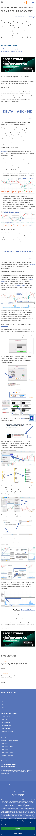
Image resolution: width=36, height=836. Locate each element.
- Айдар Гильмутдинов (7, 731)
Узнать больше (5, 824)
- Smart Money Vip (5, 743)
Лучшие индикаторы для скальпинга (14, 664)
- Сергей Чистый (5, 716)
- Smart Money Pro (5, 749)
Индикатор (4, 151)
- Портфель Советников (7, 755)
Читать (3, 668)
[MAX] (31, 418)
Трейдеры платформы (9, 713)
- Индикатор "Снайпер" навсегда (9, 740)
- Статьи (3, 696)
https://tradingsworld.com (21, 809)
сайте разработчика (6, 337)
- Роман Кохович (5, 722)
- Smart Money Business (7, 752)
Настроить (18, 833)
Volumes (32, 264)
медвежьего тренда (20, 285)
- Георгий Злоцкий (5, 728)
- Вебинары (4, 708)
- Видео (3, 699)
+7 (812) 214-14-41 (8, 764)
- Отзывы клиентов (6, 702)
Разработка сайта (15, 795)
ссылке (23, 418)
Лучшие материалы (8, 692)
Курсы (3, 737)
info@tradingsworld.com (8, 766)
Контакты (4, 760)
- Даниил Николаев (6, 725)
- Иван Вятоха (4, 719)
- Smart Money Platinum (7, 746)
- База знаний (4, 705)
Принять (18, 828)
